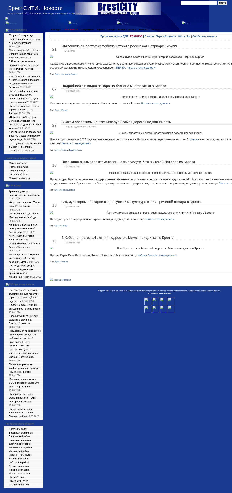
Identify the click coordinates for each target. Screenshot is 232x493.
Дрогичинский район (20, 443)
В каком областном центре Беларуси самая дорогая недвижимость (116, 122)
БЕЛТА (120, 67)
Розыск (64, 262)
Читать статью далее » (141, 67)
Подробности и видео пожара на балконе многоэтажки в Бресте (113, 86)
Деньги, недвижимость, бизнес (80, 127)
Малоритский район (19, 473)
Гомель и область (18, 174)
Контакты (156, 29)
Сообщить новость (204, 36)
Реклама (144, 29)
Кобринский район (19, 462)
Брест (57, 74)
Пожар (64, 110)
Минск (64, 150)
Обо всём (184, 36)
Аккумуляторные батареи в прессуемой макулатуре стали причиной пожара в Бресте (131, 202)
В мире (17, 186)
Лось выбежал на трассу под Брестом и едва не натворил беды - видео (25, 136)
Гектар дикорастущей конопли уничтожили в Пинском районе (21, 413)
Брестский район (18, 429)
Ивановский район (19, 451)
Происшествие (68, 190)
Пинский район (17, 477)
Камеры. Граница (127, 29)
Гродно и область (18, 170)
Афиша (101, 29)
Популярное (20, 30)
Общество (70, 51)
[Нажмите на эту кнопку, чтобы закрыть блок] (41, 30)
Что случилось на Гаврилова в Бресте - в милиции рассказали (25, 147)
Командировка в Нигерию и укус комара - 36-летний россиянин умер (24, 258)
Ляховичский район (19, 469)
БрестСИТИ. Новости (35, 8)
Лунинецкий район (19, 466)
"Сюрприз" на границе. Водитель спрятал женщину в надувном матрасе (24, 39)
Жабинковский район (20, 447)
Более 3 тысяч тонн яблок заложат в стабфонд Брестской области (23, 320)
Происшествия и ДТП (114, 36)
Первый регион (166, 36)
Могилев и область (19, 178)
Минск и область (18, 163)
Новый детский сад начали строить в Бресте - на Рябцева (24, 110)
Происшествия (72, 91)
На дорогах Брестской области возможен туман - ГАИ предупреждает (23, 398)
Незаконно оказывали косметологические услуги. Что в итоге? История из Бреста (128, 162)
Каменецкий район (19, 458)
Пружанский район (19, 481)
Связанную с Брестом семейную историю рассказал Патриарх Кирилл (119, 46)
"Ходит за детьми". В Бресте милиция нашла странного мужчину (25, 54)
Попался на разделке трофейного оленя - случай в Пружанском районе (25, 368)
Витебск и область (19, 167)
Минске (194, 139)
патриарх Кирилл (69, 74)
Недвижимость (75, 150)
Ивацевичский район (20, 454)
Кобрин (142, 255)
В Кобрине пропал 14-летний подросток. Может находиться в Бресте (117, 238)
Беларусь (56, 29)
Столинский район (19, 484)
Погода (111, 29)
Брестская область (24, 284)
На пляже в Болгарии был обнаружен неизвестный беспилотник (23, 228)
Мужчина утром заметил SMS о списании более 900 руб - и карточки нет (24, 383)
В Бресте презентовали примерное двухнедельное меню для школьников (23, 65)
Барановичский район (21, 432)
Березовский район (19, 436)
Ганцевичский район (20, 440)
